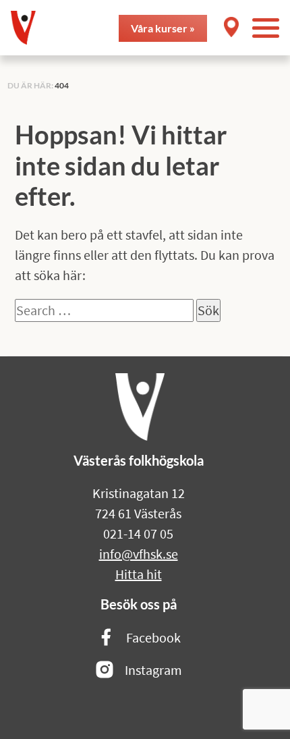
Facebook (153, 637)
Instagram (153, 669)
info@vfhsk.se (138, 553)
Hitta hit (138, 574)
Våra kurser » (163, 28)
